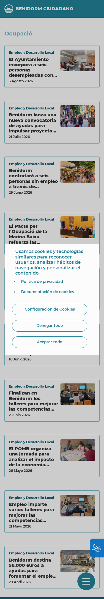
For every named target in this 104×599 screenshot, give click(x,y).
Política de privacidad (42, 281)
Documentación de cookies (47, 292)
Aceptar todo (49, 342)
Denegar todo (49, 325)
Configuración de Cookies (50, 309)
